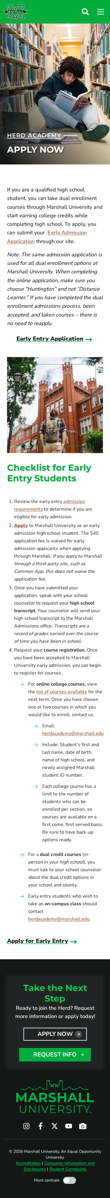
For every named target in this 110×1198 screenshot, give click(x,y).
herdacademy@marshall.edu (73, 733)
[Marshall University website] (15, 12)
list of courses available (61, 692)
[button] (85, 11)
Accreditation (28, 1163)
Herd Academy (34, 135)
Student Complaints (68, 1169)
